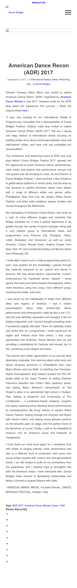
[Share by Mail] (11, 561)
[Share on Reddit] (11, 555)
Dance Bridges (43, 83)
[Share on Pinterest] (11, 531)
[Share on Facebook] (11, 513)
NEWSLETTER (38, 2)
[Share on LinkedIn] (11, 537)
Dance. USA (58, 505)
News (55, 79)
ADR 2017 (17, 505)
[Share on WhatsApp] (11, 525)
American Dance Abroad (37, 505)
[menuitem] (66, 12)
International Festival (41, 79)
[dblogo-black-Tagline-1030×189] (32, 12)
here (24, 110)
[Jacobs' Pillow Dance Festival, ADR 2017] (38, 42)
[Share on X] (11, 519)
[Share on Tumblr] (11, 543)
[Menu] (66, 12)
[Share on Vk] (11, 549)
